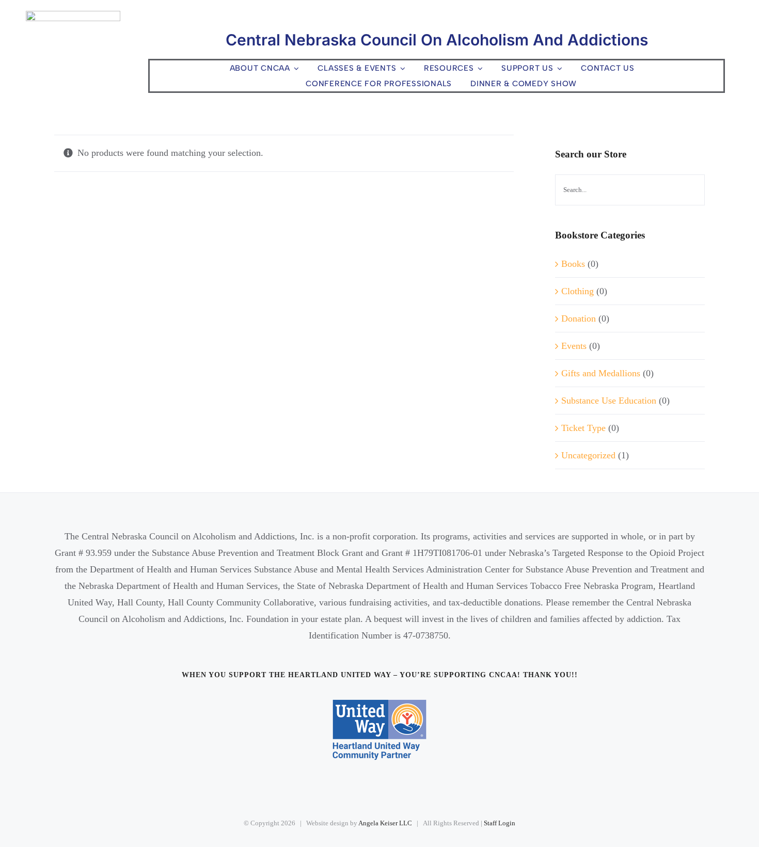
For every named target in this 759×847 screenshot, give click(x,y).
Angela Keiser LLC (385, 823)
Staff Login (499, 823)
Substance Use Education (608, 400)
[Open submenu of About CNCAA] (294, 68)
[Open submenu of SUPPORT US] (558, 68)
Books (573, 264)
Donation (578, 318)
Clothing (577, 291)
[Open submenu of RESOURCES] (478, 68)
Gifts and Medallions (600, 373)
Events (574, 346)
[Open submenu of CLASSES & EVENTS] (400, 68)
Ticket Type (583, 428)
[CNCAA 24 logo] (73, 15)
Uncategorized (588, 455)
